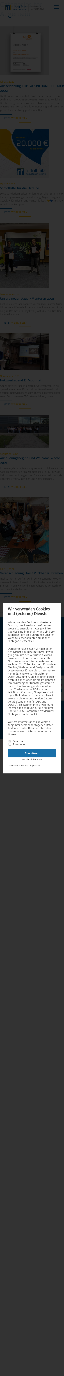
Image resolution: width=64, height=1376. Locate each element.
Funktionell (19, 744)
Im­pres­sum (35, 765)
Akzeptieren (32, 753)
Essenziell (18, 741)
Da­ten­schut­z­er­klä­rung (18, 765)
